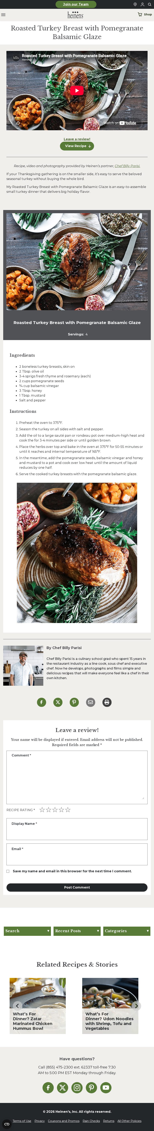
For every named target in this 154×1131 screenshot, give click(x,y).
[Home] (72, 15)
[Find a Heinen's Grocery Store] (135, 4)
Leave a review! (77, 139)
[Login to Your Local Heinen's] (142, 4)
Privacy (39, 1121)
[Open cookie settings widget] (7, 1124)
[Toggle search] (149, 4)
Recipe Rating (20, 810)
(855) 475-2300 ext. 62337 (69, 1067)
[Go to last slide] (17, 1006)
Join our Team (76, 4)
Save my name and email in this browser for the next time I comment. (72, 871)
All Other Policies (129, 1121)
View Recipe (75, 146)
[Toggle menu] (3, 15)
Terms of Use (22, 1121)
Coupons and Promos (63, 1121)
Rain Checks (91, 1121)
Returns (108, 1121)
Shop (148, 14)
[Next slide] (136, 1006)
